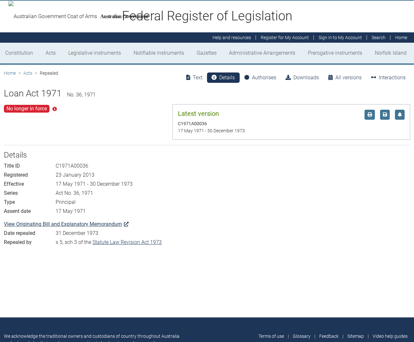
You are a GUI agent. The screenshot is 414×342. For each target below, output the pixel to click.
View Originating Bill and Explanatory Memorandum (63, 224)
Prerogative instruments (335, 53)
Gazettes (207, 53)
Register (285, 37)
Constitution (19, 53)
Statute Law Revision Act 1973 (127, 242)
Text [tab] (197, 77)
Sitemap (355, 336)
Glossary (301, 336)
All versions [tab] (348, 77)
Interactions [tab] (392, 77)
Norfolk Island (391, 53)
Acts (51, 53)
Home (10, 73)
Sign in (340, 37)
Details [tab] (227, 77)
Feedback (329, 336)
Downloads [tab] (306, 77)
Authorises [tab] (264, 77)
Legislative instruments (94, 53)
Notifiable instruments (159, 53)
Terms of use (271, 336)
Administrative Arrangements (262, 53)
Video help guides (390, 336)
